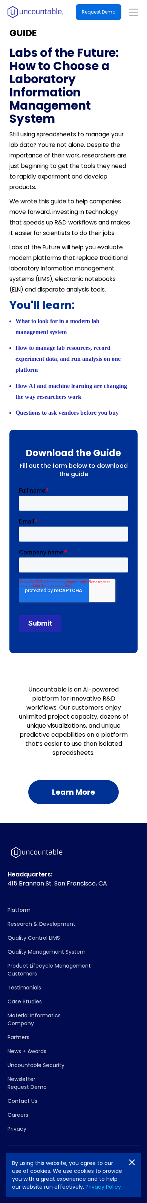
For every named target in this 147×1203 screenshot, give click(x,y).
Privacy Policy (103, 1187)
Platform (19, 910)
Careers (18, 1115)
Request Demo (98, 12)
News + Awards (27, 1051)
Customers (22, 973)
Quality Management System (47, 952)
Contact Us (22, 1101)
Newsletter (21, 1079)
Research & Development (41, 924)
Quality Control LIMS (34, 938)
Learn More (73, 792)
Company (21, 1023)
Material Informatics (34, 1015)
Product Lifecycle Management (49, 965)
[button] (131, 12)
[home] (35, 12)
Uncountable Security (36, 1065)
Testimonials (24, 987)
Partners (18, 1037)
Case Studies (25, 1001)
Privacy (17, 1129)
